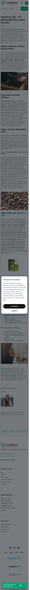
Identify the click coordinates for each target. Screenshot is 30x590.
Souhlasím (14, 306)
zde (4, 299)
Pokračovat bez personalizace (11, 279)
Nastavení (14, 310)
